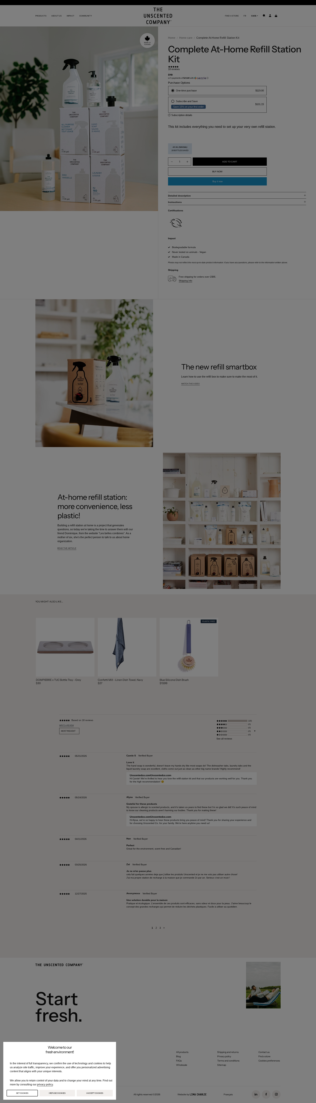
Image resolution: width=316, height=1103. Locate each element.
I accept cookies (94, 1093)
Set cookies (22, 1093)
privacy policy (45, 1084)
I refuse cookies (57, 1093)
